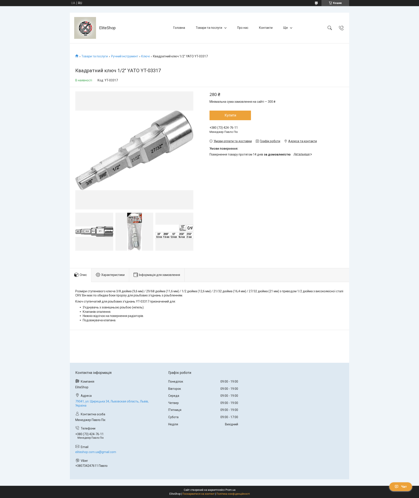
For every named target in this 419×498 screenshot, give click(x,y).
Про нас (242, 27)
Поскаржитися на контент (198, 493)
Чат (404, 486)
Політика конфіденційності (233, 493)
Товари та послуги (209, 27)
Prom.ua (230, 489)
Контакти (266, 27)
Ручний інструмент (124, 56)
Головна (179, 27)
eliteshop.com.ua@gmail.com (95, 452)
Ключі (145, 56)
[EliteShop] (85, 28)
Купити (230, 115)
